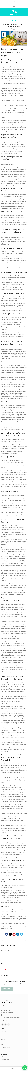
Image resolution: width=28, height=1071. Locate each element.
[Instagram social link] (8, 1024)
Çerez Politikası (5, 1059)
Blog (17, 14)
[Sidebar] (2, 323)
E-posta (3, 969)
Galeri (2, 1042)
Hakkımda (3, 1039)
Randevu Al (4, 1050)
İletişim (3, 1044)
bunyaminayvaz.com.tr (19, 1068)
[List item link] (11, 1015)
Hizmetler (3, 1034)
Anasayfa (12, 14)
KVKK (2, 1056)
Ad (2, 963)
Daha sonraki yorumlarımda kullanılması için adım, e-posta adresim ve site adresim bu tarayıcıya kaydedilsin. (13, 983)
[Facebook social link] (6, 934)
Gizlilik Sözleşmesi (5, 1062)
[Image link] (7, 1002)
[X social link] (10, 934)
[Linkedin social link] (17, 934)
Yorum (3, 954)
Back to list (14, 939)
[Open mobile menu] (14, 6)
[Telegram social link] (21, 934)
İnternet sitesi (4, 975)
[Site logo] (14, 2)
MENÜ (2, 1028)
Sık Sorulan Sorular (5, 1047)
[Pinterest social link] (14, 934)
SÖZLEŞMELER (5, 1054)
